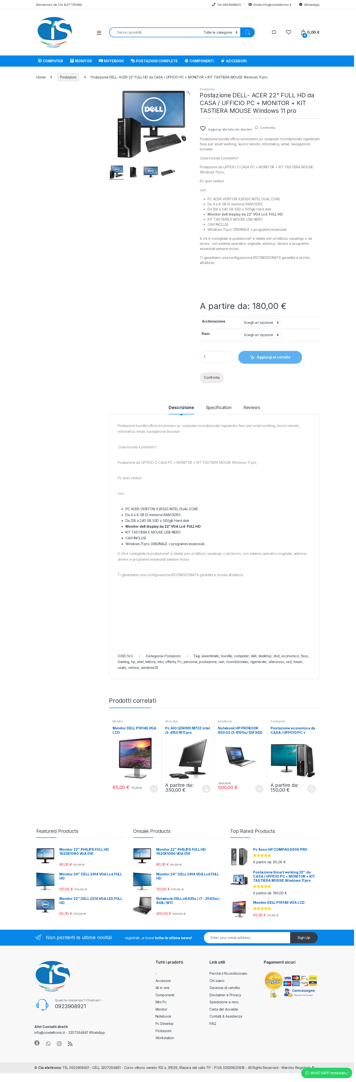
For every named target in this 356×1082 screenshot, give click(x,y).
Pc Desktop (164, 1023)
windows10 (149, 667)
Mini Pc (161, 1002)
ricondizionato (237, 662)
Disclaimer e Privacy (225, 995)
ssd (289, 662)
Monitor (118, 721)
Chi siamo (216, 981)
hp (133, 662)
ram (221, 662)
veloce (133, 667)
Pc (180, 662)
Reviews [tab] (251, 407)
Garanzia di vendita (224, 988)
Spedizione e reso (224, 1002)
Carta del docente (223, 1009)
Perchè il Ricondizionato (228, 973)
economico (290, 656)
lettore (150, 662)
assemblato (210, 656)
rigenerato (258, 662)
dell (253, 656)
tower (298, 662)
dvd (276, 656)
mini (160, 662)
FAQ (212, 1023)
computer (241, 656)
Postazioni (68, 77)
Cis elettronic (50, 1068)
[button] (188, 92)
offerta (170, 662)
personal (190, 662)
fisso (304, 656)
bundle (226, 656)
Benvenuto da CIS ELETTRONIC (59, 5)
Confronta (267, 128)
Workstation (164, 1038)
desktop (264, 656)
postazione (208, 662)
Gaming (123, 662)
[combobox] (155, 32)
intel (140, 662)
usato (122, 667)
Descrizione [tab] (181, 407)
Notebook (225, 721)
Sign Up (304, 937)
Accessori (163, 981)
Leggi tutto (153, 789)
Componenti (165, 995)
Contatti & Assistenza (225, 1016)
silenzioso (276, 662)
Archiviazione (213, 321)
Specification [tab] (219, 407)
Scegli (206, 789)
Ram (206, 334)
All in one (171, 721)
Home (41, 77)
